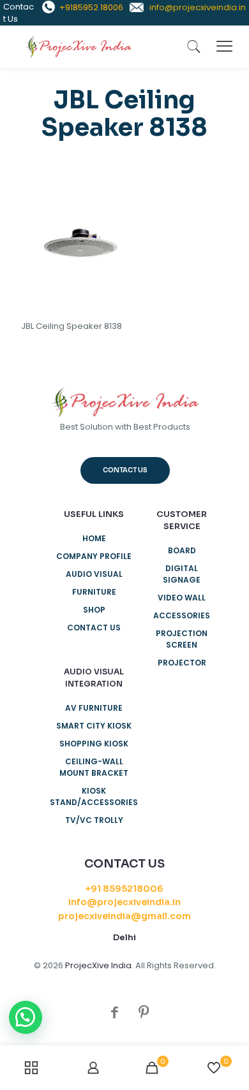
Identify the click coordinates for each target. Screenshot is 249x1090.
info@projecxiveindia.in (124, 902)
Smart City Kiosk (94, 725)
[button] (25, 1017)
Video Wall (182, 597)
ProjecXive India (98, 965)
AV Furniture (94, 707)
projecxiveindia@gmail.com (124, 916)
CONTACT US (94, 627)
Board (182, 550)
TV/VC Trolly (94, 820)
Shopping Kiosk (93, 743)
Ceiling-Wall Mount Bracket (93, 767)
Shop (94, 609)
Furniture (94, 591)
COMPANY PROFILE (94, 556)
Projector (182, 662)
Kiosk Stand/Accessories (94, 796)
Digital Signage (181, 574)
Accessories (181, 615)
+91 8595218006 (124, 888)
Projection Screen (181, 639)
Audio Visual (94, 574)
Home (94, 538)
